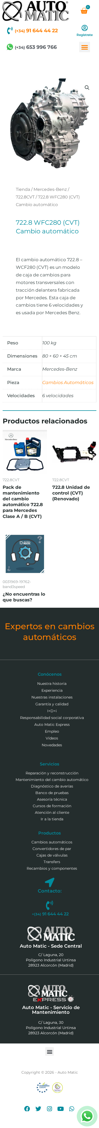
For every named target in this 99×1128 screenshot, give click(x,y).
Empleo (52, 731)
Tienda (23, 189)
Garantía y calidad (51, 704)
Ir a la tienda (52, 819)
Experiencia (52, 690)
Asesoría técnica (52, 799)
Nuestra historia (52, 683)
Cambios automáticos (51, 842)
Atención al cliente (52, 812)
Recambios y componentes (52, 868)
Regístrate (85, 35)
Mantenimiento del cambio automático (52, 779)
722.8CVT (25, 197)
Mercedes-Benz (50, 189)
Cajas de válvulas (52, 855)
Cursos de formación (52, 806)
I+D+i (52, 711)
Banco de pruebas (52, 792)
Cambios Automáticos (67, 382)
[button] (84, 47)
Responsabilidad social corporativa (52, 717)
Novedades (52, 745)
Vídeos (52, 738)
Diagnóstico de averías (52, 786)
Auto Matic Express (52, 724)
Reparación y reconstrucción (52, 773)
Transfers (52, 861)
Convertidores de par (51, 848)
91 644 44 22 (36, 31)
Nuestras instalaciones (52, 697)
